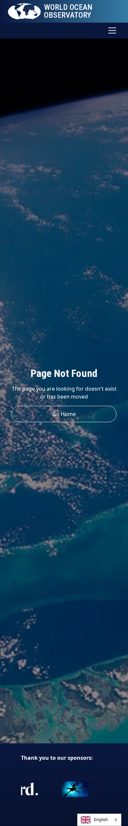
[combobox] (99, 820)
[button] (110, 30)
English (101, 819)
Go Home (64, 414)
